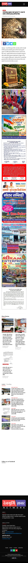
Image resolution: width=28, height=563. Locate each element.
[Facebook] (4, 43)
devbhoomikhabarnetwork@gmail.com (13, 533)
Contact (15, 547)
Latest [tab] (3, 384)
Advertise (20, 547)
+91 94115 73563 (6, 538)
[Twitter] (7, 43)
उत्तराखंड (4, 10)
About (10, 547)
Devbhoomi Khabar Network (15, 554)
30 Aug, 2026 (6, 377)
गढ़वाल (10, 331)
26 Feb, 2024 (13, 16)
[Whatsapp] (14, 43)
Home (6, 547)
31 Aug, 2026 (6, 347)
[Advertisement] (14, 445)
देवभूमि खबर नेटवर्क (6, 16)
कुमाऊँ (7, 331)
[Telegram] (11, 43)
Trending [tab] (8, 384)
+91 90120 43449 (10, 531)
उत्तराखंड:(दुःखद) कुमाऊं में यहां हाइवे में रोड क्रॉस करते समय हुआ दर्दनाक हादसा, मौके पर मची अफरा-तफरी (18, 419)
